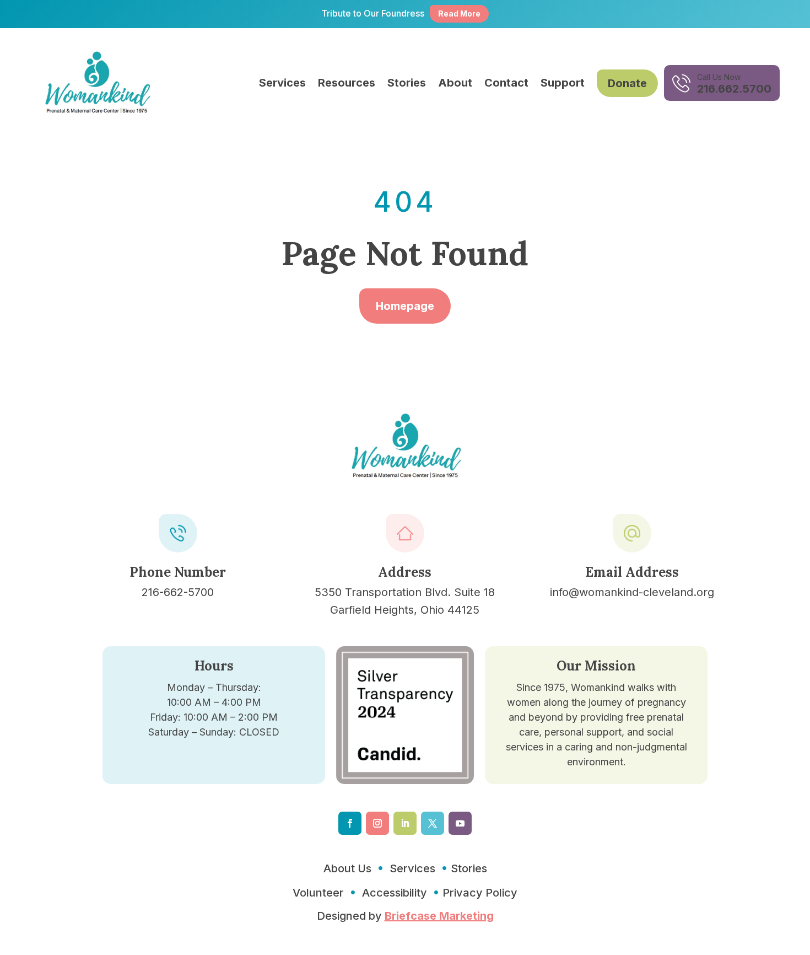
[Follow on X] (432, 823)
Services (282, 82)
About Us (347, 868)
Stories (406, 82)
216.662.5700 (734, 88)
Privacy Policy (479, 892)
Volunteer (318, 892)
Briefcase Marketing (439, 915)
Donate (627, 83)
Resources (346, 82)
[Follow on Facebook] (349, 823)
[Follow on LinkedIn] (405, 823)
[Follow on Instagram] (377, 823)
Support (563, 82)
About (455, 82)
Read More (459, 13)
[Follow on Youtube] (460, 823)
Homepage (405, 306)
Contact (506, 82)
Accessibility (394, 892)
